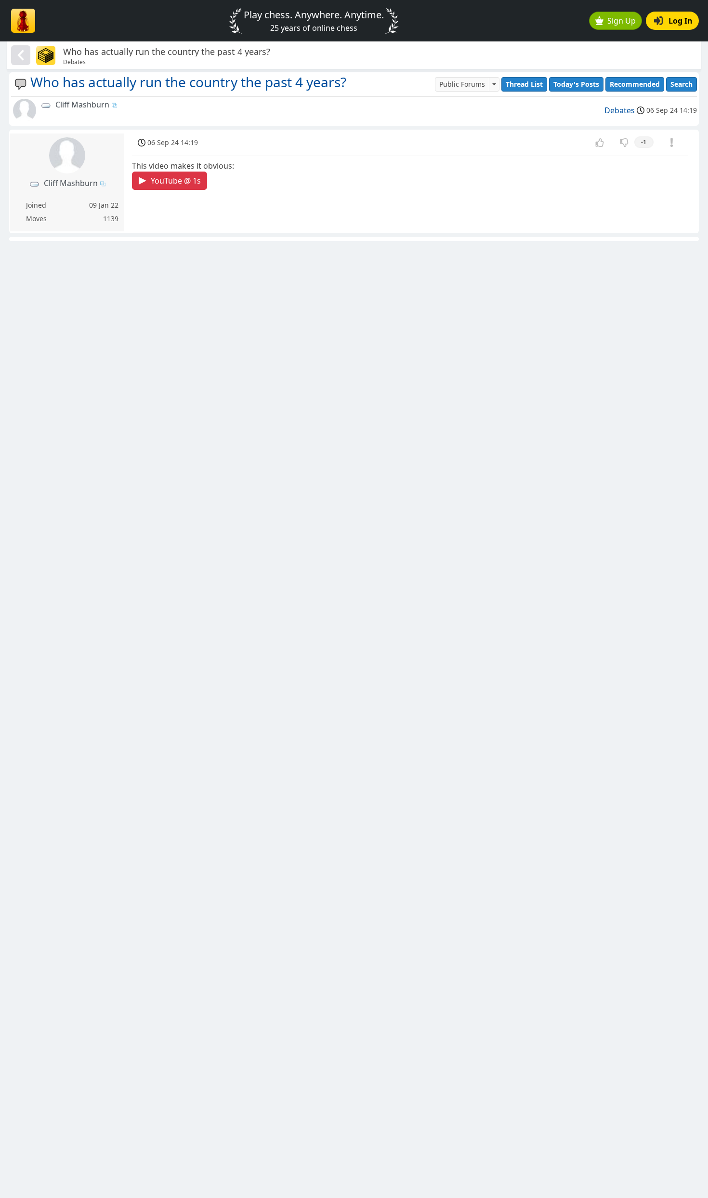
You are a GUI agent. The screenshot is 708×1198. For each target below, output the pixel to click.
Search (681, 84)
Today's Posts (576, 84)
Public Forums (462, 84)
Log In (681, 20)
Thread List (524, 84)
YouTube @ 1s (176, 180)
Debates (619, 110)
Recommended (635, 84)
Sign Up (621, 20)
